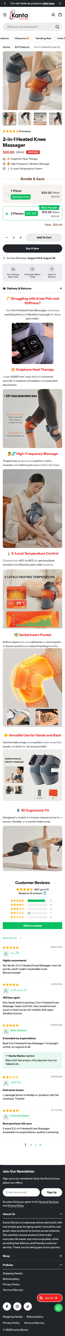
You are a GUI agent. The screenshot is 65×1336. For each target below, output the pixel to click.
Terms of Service (34, 1322)
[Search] (57, 27)
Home (6, 47)
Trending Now (40, 38)
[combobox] (32, 27)
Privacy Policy (11, 1322)
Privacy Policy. (16, 1205)
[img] (11, 947)
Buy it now (32, 248)
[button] (5, 3)
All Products (22, 47)
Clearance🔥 (19, 38)
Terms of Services (49, 1201)
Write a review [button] (32, 925)
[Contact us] (58, 1308)
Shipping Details (13, 1316)
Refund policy (35, 1316)
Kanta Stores (20, 1329)
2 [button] (31, 1145)
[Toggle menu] (5, 15)
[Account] (53, 15)
